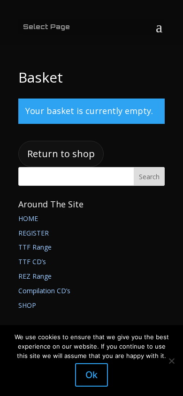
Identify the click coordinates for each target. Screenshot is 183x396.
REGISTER (33, 232)
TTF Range (35, 247)
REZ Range (35, 276)
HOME (28, 218)
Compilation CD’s (44, 290)
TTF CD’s (32, 261)
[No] (171, 361)
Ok (91, 375)
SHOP (27, 305)
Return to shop (61, 153)
